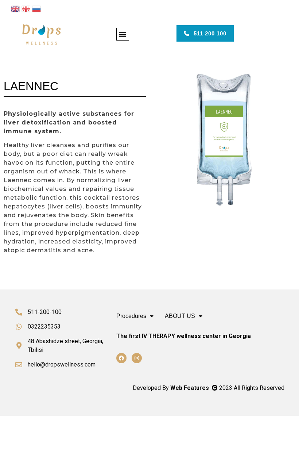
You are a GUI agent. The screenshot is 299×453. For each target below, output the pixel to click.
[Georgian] (26, 8)
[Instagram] (137, 358)
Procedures (131, 316)
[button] (122, 34)
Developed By (171, 387)
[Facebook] (121, 358)
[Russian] (36, 8)
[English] (15, 8)
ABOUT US (180, 316)
